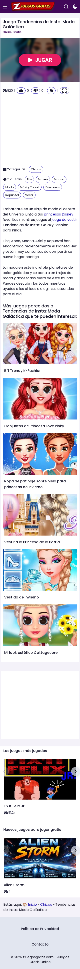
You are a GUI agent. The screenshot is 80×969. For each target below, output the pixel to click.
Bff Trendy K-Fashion (23, 370)
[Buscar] (66, 7)
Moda (9, 187)
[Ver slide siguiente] (75, 771)
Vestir (29, 195)
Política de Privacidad (40, 928)
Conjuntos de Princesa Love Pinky (34, 426)
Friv (29, 179)
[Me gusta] (21, 90)
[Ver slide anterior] (4, 771)
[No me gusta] (35, 90)
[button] (51, 90)
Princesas (53, 187)
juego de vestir (64, 219)
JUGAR (43, 60)
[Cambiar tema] (75, 7)
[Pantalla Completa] (64, 90)
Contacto (40, 944)
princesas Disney (58, 214)
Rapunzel (12, 195)
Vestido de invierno (21, 597)
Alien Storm (14, 884)
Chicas (36, 169)
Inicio (32, 904)
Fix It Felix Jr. (14, 806)
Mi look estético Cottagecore (31, 652)
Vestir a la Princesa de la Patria (32, 542)
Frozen (43, 179)
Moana (59, 179)
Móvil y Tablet (29, 187)
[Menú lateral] (5, 7)
